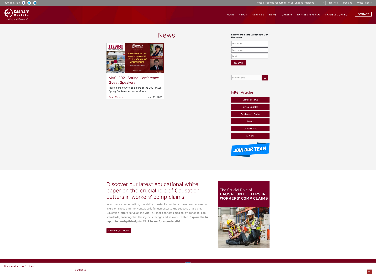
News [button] (272, 14)
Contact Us (80, 270)
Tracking (347, 2)
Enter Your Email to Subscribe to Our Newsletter (249, 36)
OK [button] (369, 272)
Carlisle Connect (337, 14)
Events (250, 121)
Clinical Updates (250, 107)
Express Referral (308, 14)
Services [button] (258, 14)
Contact (363, 14)
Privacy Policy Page (56, 270)
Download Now (118, 230)
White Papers (364, 2)
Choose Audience (304, 2)
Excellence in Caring (250, 114)
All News (250, 135)
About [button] (243, 14)
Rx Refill (333, 2)
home (230, 14)
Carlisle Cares (250, 128)
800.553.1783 (12, 2)
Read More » (116, 97)
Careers (287, 14)
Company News (250, 99)
